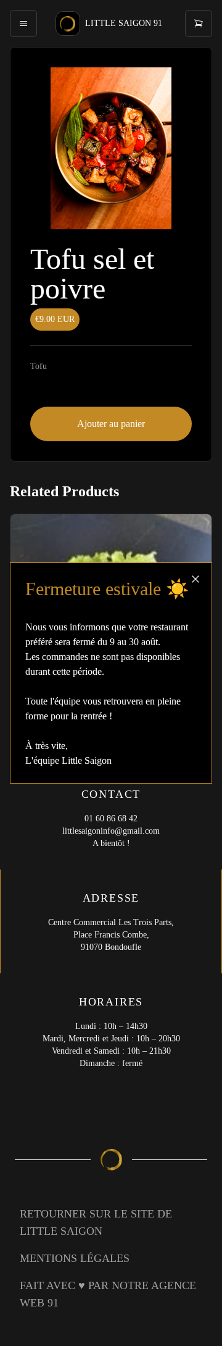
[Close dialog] (195, 579)
